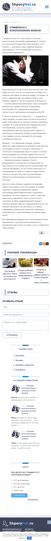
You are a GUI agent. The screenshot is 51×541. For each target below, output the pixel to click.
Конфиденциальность (11, 529)
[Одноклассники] (43, 243)
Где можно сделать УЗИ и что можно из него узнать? (10, 275)
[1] (3, 243)
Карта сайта (30, 531)
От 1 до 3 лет (19, 487)
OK (29, 538)
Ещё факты (20, 370)
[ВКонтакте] (40, 243)
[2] (5, 243)
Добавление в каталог (11, 531)
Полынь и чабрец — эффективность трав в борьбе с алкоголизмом (41, 276)
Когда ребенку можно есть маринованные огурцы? (25, 274)
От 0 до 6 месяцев (21, 480)
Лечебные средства (24, 365)
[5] (11, 243)
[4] (9, 243)
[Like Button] (41, 233)
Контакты (29, 529)
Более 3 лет (18, 490)
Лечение (19, 360)
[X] (47, 243)
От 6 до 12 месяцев (21, 484)
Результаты (33, 499)
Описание (19, 356)
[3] (7, 243)
